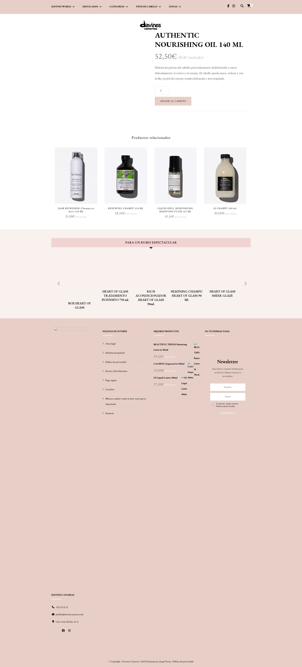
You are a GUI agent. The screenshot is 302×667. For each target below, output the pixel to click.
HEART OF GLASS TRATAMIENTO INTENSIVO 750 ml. (115, 295)
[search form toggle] (242, 6)
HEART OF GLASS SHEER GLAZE (222, 293)
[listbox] (151, 283)
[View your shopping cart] (249, 6)
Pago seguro (111, 380)
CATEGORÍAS (116, 6)
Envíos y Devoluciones (116, 371)
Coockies (109, 389)
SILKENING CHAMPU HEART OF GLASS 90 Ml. (187, 295)
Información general (115, 352)
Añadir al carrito (173, 101)
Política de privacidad (115, 362)
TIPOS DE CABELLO (146, 6)
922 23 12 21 (62, 607)
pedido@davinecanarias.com (69, 614)
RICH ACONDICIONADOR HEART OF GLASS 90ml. (151, 297)
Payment (109, 413)
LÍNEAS (173, 6)
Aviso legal (110, 343)
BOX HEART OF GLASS (79, 305)
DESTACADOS (90, 6)
